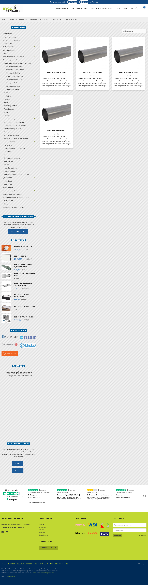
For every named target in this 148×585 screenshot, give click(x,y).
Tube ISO (7, 93)
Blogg (65, 564)
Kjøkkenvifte (7, 178)
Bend (6, 102)
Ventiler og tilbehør (11, 135)
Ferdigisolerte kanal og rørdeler (16, 138)
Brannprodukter (9, 50)
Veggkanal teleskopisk (14, 76)
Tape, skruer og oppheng (14, 122)
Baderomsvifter (8, 47)
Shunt (6, 165)
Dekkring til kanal (12, 89)
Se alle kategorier (9, 37)
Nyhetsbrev (55, 564)
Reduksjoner (9, 109)
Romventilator (8, 184)
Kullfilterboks (9, 161)
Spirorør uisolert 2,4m (14, 79)
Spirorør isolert (11, 83)
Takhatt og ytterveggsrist (12, 194)
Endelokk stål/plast (11, 119)
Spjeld (6, 155)
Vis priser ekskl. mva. (18, 231)
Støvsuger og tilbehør (11, 191)
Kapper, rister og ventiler (12, 171)
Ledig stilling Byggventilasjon (13, 207)
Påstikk (7, 116)
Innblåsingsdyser (10, 168)
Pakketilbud (7, 181)
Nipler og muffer (10, 106)
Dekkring (7, 151)
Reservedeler (8, 188)
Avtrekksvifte (7, 44)
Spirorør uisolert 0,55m (15, 70)
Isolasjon (7, 96)
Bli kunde (42, 527)
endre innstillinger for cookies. (47, 573)
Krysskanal (8, 145)
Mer (132, 8)
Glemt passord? (142, 535)
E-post (85, 2)
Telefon (74, 2)
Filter (4, 53)
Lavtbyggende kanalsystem (14, 148)
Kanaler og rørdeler (11, 60)
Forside (41, 524)
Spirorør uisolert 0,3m (14, 73)
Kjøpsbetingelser (16, 564)
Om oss (95, 2)
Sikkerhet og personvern (37, 564)
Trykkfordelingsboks (12, 158)
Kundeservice (8, 201)
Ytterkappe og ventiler (12, 129)
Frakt (4, 564)
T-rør (6, 112)
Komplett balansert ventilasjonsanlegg (17, 174)
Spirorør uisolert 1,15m (14, 66)
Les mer (34, 573)
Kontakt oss (43, 535)
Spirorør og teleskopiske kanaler (17, 63)
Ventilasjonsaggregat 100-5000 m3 (16, 197)
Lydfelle (7, 99)
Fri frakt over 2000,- (59, 2)
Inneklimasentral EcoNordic (13, 57)
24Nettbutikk (11, 576)
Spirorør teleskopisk (13, 86)
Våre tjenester (8, 34)
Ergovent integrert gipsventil (15, 125)
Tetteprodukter (10, 132)
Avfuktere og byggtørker (12, 40)
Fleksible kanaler (10, 142)
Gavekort (42, 532)
